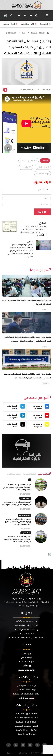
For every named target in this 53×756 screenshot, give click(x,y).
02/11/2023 (43, 89)
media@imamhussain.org (26, 629)
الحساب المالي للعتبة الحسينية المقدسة (26, 638)
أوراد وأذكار (26, 666)
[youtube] (25, 15)
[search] (11, 15)
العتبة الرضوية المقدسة (26, 722)
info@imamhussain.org (26, 621)
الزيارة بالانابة (26, 653)
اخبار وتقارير (11, 33)
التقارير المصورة (24, 515)
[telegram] (23, 745)
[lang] (5, 15)
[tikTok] (8, 745)
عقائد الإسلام (25, 498)
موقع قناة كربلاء (26, 698)
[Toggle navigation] (47, 15)
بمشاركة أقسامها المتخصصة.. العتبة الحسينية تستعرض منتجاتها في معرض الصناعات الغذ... (17, 539)
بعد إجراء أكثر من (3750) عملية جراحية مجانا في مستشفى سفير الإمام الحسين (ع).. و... (18, 521)
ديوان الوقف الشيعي (27, 690)
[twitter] (30, 15)
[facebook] (36, 15)
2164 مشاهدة (25, 89)
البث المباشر (26, 657)
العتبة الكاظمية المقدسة (26, 718)
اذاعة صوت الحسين (26, 670)
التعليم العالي (43, 167)
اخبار (23, 33)
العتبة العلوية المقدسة (26, 713)
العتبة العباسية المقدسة (27, 730)
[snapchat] (15, 745)
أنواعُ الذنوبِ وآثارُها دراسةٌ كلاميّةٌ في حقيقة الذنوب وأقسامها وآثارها (16, 503)
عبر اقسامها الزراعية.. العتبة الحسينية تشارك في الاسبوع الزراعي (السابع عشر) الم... (17, 487)
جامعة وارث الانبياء (28, 161)
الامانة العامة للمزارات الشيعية (26, 694)
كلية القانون (26, 167)
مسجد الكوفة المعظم (26, 734)
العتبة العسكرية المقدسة (26, 726)
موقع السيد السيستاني (27, 685)
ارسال (40, 212)
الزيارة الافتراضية (26, 661)
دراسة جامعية (42, 174)
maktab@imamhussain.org (26, 625)
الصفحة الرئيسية (38, 33)
